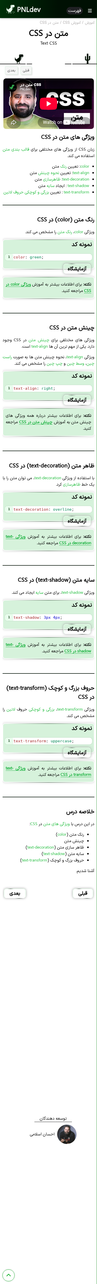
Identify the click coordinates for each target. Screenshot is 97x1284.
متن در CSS (49, 23)
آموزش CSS (72, 23)
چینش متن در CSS (36, 421)
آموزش (89, 23)
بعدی (11, 70)
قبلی (26, 70)
